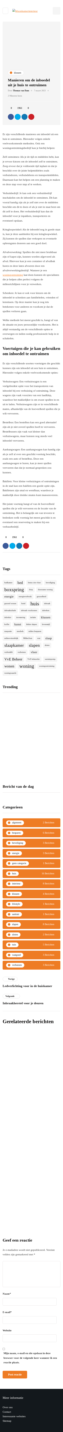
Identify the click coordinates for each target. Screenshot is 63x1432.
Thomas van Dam (21, 90)
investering (20, 617)
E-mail (7, 1312)
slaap (48, 638)
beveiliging (50, 583)
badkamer (8, 583)
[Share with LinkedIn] (24, 117)
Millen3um (27, 638)
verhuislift (8, 652)
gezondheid (41, 596)
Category (10, 1167)
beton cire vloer (34, 583)
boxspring (14, 589)
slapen (34, 645)
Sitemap (7, 1420)
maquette (8, 631)
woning (26, 666)
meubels (20, 631)
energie (9, 596)
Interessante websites (14, 1416)
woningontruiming (13, 275)
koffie (6, 624)
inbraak (47, 603)
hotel (23, 603)
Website (7, 1330)
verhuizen (22, 652)
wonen (9, 666)
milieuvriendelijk (11, 638)
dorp (31, 590)
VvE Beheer (13, 659)
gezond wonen (10, 603)
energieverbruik (25, 596)
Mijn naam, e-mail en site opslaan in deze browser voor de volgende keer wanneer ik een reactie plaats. (30, 1358)
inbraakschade (10, 610)
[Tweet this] (18, 117)
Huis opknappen (16, 1101)
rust (38, 638)
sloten (47, 645)
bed (20, 583)
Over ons (8, 1407)
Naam (7, 1293)
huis (34, 603)
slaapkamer (14, 645)
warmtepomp (50, 659)
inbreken (45, 610)
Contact (7, 1411)
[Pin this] (31, 117)
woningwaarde (10, 673)
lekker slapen (31, 624)
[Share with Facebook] (11, 117)
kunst (17, 624)
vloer (34, 652)
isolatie (33, 617)
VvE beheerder (33, 659)
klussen (45, 617)
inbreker (7, 617)
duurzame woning (45, 590)
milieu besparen (35, 631)
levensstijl (46, 624)
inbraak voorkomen (29, 610)
